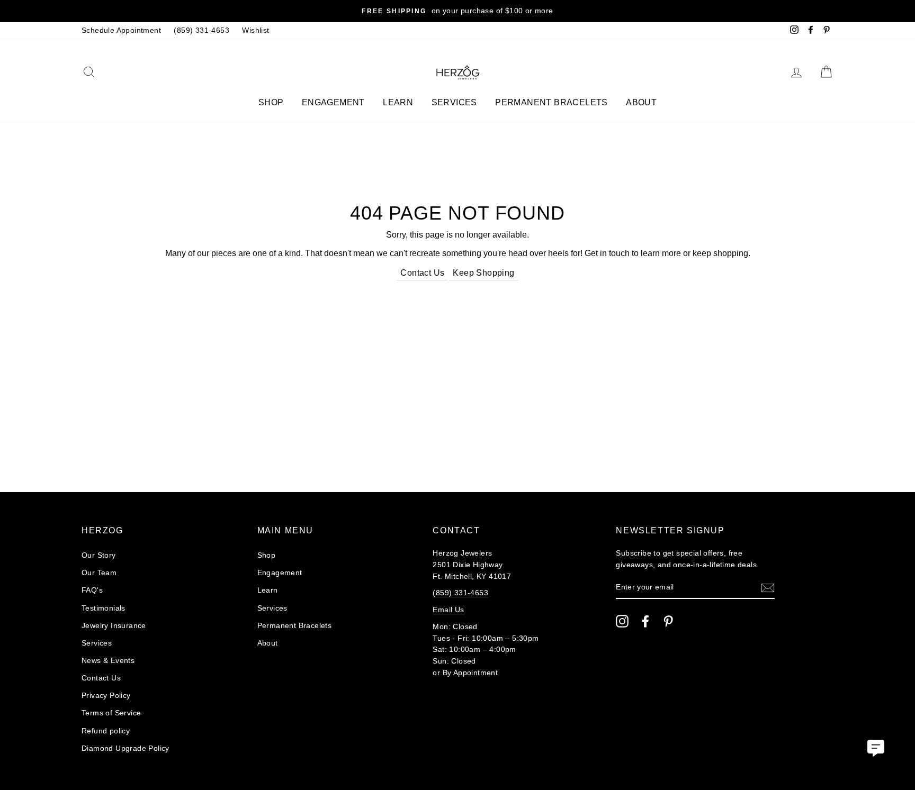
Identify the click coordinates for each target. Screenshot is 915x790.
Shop (271, 102)
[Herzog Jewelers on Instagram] (622, 621)
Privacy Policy (106, 696)
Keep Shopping (483, 272)
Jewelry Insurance (114, 626)
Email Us (448, 610)
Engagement (333, 102)
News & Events (108, 661)
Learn (398, 102)
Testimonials (103, 608)
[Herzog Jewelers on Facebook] (645, 621)
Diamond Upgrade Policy (125, 748)
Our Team (99, 573)
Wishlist (255, 30)
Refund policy (106, 731)
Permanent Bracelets (551, 102)
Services (454, 102)
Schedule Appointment (121, 30)
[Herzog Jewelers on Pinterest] (668, 621)
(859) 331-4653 (201, 30)
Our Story (99, 555)
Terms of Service (111, 713)
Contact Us (422, 272)
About (641, 102)
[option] (457, 11)
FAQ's (92, 590)
